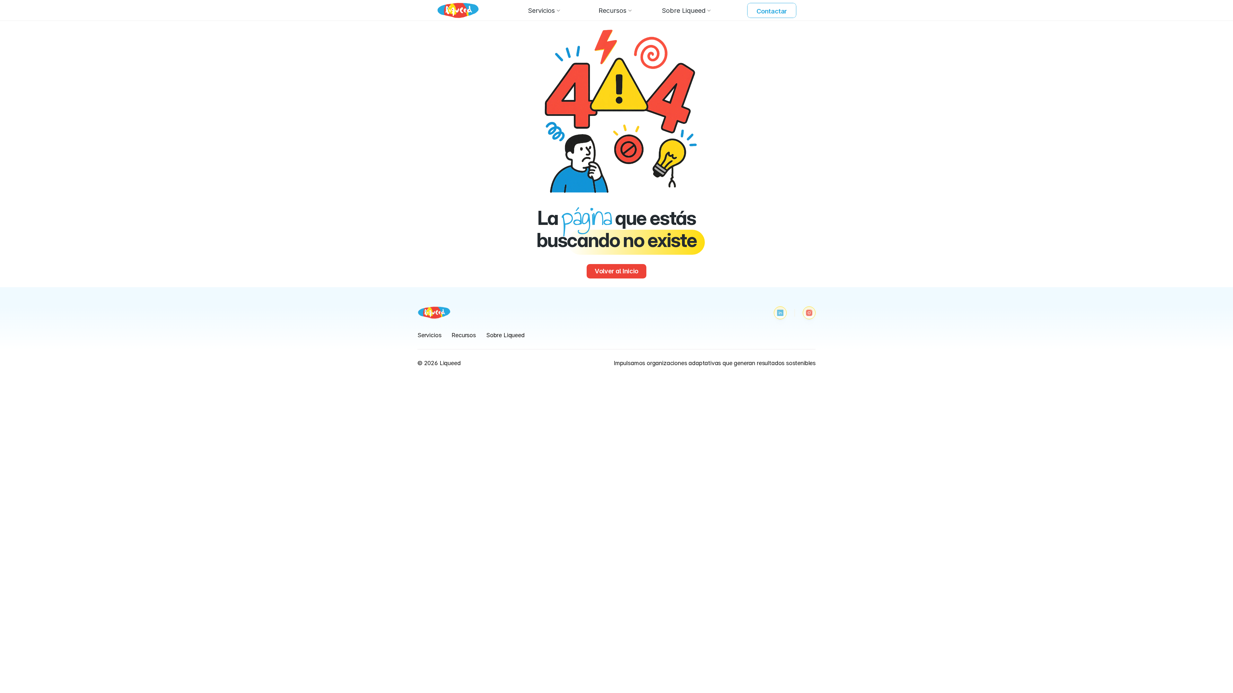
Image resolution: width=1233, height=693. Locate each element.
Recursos (463, 335)
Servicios (429, 335)
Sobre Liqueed (505, 335)
